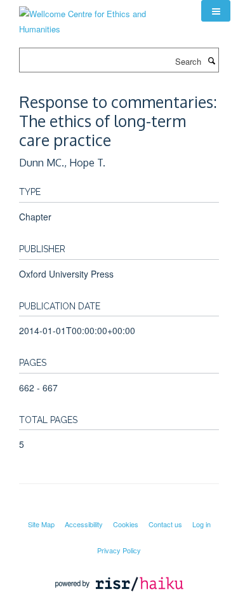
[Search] (211, 60)
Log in (201, 524)
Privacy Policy (119, 550)
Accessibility (84, 524)
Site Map (41, 524)
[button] (215, 11)
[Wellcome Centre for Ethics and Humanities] (100, 17)
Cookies (125, 524)
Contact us (165, 524)
